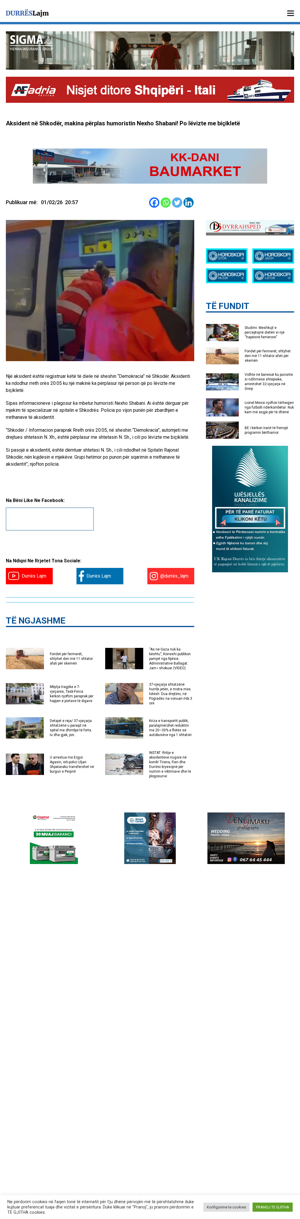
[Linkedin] (188, 202)
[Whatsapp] (166, 202)
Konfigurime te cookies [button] (226, 1207)
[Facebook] (154, 202)
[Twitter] (177, 202)
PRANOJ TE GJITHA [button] (272, 1207)
